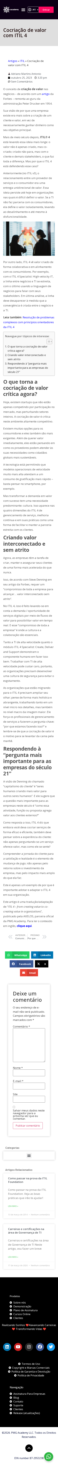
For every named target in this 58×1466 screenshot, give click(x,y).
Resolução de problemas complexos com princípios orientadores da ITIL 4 (28, 322)
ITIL (22, 61)
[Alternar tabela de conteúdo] (47, 341)
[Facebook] (40, 1347)
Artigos (12, 61)
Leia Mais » (13, 1206)
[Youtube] (18, 1347)
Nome (18, 1067)
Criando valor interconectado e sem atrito (27, 357)
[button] (23, 10)
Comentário (21, 1026)
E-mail (18, 1081)
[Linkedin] (7, 1347)
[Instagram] (29, 1347)
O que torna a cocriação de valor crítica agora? (28, 348)
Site (15, 1094)
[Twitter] (51, 1347)
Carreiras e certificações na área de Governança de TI (26, 1230)
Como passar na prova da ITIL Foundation (27, 1180)
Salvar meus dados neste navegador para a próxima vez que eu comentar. (29, 1114)
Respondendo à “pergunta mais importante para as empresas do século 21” (28, 368)
